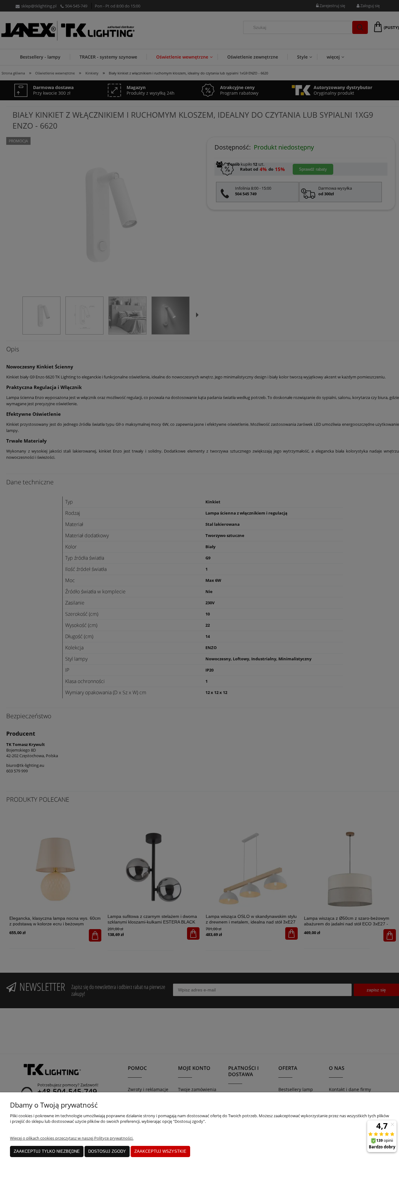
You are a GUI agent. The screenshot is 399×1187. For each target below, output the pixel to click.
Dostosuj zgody (107, 1151)
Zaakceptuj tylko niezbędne (47, 1151)
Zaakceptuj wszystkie (160, 1151)
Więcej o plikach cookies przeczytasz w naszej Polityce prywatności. (71, 1138)
